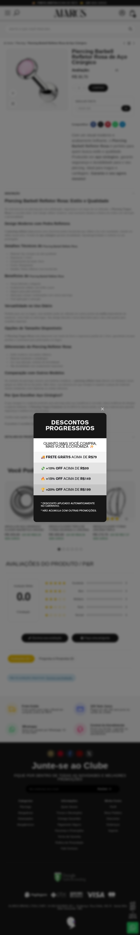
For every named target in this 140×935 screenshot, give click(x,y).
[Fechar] (102, 409)
